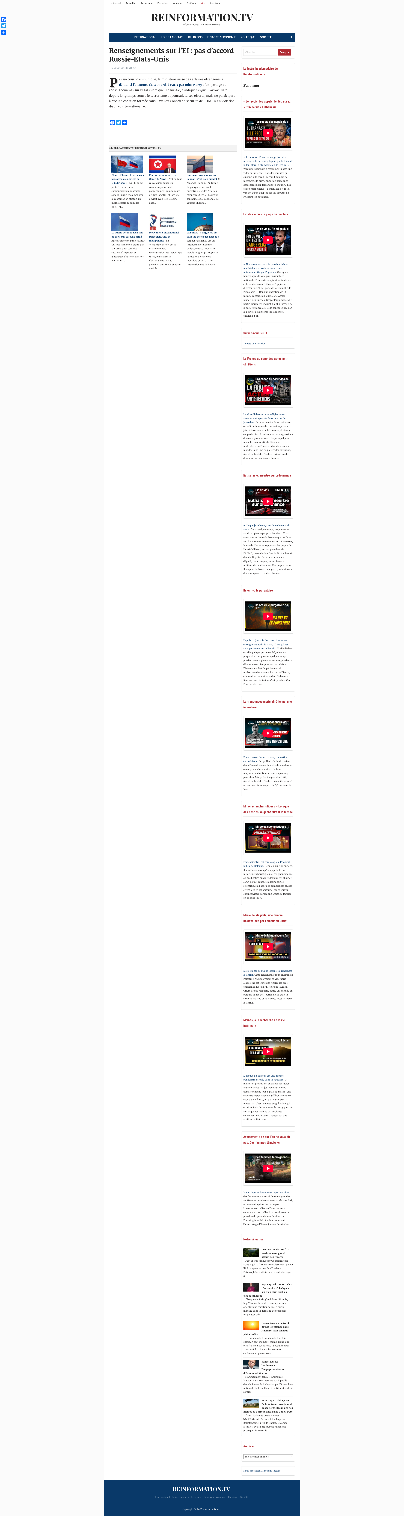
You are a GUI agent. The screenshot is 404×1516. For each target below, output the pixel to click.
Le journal (115, 3)
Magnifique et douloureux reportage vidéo (266, 1192)
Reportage (146, 3)
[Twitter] (4, 26)
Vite (203, 3)
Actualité (131, 3)
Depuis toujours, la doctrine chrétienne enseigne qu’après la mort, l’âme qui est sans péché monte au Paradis (265, 644)
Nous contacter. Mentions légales (261, 1470)
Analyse (177, 3)
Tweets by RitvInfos (254, 343)
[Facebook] (4, 19)
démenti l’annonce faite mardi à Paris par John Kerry (160, 85)
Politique (248, 37)
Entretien (162, 3)
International (145, 37)
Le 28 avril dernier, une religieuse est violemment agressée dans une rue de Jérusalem (264, 418)
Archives (215, 3)
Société (266, 37)
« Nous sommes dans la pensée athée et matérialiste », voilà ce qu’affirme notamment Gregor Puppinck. (265, 268)
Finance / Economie (221, 37)
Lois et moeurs (172, 37)
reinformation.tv (202, 17)
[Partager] (4, 32)
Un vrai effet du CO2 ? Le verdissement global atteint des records (275, 1253)
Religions (195, 37)
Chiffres (191, 3)
